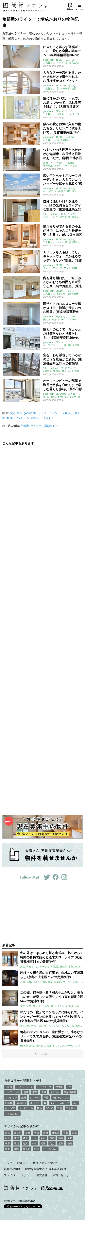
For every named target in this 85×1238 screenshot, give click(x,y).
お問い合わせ (60, 1175)
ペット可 (48, 191)
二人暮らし (49, 62)
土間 (23, 1097)
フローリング (50, 216)
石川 (16, 1143)
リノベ (67, 265)
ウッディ (72, 214)
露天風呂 (21, 1102)
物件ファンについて (45, 1163)
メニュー (79, 9)
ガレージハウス (61, 1097)
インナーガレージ (59, 1102)
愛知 (69, 1138)
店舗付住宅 (70, 1092)
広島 (61, 1143)
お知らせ (22, 1163)
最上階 (67, 345)
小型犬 (61, 191)
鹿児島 (26, 1148)
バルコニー (58, 319)
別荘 (26, 1092)
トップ (8, 1163)
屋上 (74, 191)
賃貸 (12, 413)
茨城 (16, 1138)
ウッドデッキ (26, 1108)
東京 (64, 370)
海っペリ (35, 1102)
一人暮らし (69, 85)
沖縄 (36, 1148)
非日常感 (48, 165)
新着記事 (8, 945)
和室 (74, 267)
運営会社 (41, 1175)
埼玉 (25, 1138)
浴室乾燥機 (72, 293)
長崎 (16, 1148)
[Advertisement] (42, 628)
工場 (59, 1108)
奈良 (34, 1143)
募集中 (70, 9)
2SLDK (59, 290)
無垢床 (35, 418)
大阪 (36, 1132)
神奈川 (17, 1132)
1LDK (59, 59)
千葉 (34, 1138)
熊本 (7, 1148)
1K (50, 162)
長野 (52, 1138)
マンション (11, 1097)
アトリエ (71, 1108)
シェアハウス (12, 1092)
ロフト (68, 368)
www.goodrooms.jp (53, 65)
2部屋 (63, 393)
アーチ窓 (65, 88)
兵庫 (43, 1143)
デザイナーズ (44, 1086)
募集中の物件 (12, 1169)
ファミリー (71, 290)
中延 (77, 370)
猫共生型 (74, 62)
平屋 (46, 1097)
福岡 (45, 162)
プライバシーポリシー (18, 1175)
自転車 (8, 1102)
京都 (27, 1132)
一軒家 (8, 1086)
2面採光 (61, 293)
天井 (61, 216)
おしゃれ (35, 1097)
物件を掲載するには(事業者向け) (45, 1169)
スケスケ (55, 1092)
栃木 (7, 1138)
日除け (46, 319)
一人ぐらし (69, 59)
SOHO (49, 1108)
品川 (70, 370)
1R (70, 111)
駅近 (63, 214)
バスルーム (62, 114)
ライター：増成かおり (44, 425)
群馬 (74, 1132)
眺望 (74, 88)
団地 (39, 1108)
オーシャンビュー (66, 396)
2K (57, 393)
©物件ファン (11, 1200)
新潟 (43, 1138)
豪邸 (34, 1092)
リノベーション (48, 413)
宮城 (65, 1132)
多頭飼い (65, 139)
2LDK (59, 265)
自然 (53, 396)
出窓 (67, 216)
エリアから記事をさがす (21, 1126)
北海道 (55, 1132)
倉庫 (43, 1092)
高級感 (71, 162)
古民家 (59, 1086)
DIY (69, 1086)
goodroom (48, 59)
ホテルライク (70, 165)
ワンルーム (62, 111)
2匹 (69, 191)
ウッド (67, 267)
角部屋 (75, 216)
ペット (60, 62)
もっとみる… (12, 1113)
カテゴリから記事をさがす (23, 1080)
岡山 (52, 1143)
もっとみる (42, 1053)
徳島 (69, 1143)
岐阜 (7, 1143)
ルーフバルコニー (52, 345)
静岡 (61, 1138)
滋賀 (25, 1143)
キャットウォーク (52, 267)
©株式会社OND (26, 1200)
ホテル (57, 165)
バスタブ (74, 114)
